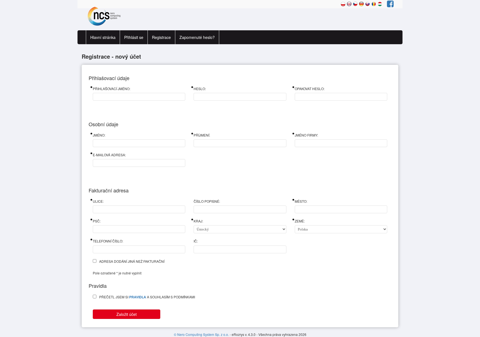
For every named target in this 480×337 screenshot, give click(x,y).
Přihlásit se (133, 37)
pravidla (137, 296)
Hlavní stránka (103, 37)
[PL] (343, 3)
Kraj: (198, 221)
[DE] (361, 3)
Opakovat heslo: (309, 88)
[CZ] (355, 3)
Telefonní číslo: (108, 241)
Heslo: (200, 88)
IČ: (196, 241)
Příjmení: (202, 135)
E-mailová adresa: (109, 154)
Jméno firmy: (306, 135)
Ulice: (98, 201)
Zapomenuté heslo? (197, 37)
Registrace (161, 37)
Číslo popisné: (207, 201)
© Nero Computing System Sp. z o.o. (202, 334)
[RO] (373, 3)
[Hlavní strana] (102, 16)
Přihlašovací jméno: (111, 88)
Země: (300, 221)
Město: (301, 201)
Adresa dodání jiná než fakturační (131, 261)
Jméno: (99, 135)
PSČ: (97, 221)
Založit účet (126, 314)
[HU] (379, 3)
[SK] (367, 3)
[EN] (349, 3)
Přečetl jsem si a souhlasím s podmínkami (147, 296)
